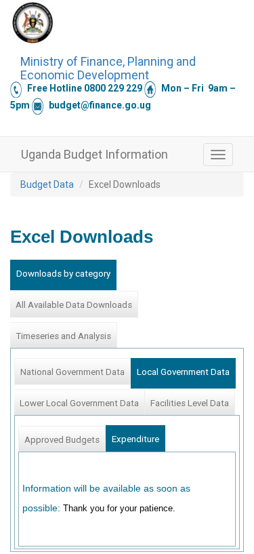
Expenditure (135, 439)
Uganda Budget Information (94, 154)
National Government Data (72, 372)
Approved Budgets (62, 440)
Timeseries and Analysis (63, 336)
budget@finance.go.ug (100, 105)
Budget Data (47, 184)
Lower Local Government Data (79, 403)
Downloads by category (63, 274)
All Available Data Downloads (74, 305)
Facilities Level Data (189, 403)
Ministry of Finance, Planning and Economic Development (108, 66)
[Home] (32, 22)
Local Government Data (183, 372)
